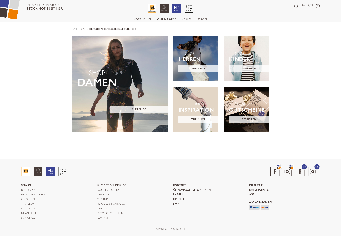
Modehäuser (142, 19)
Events (178, 194)
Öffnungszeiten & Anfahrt (192, 190)
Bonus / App (28, 190)
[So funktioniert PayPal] (254, 207)
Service (203, 19)
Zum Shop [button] (139, 109)
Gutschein (28, 199)
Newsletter (29, 213)
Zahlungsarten (260, 202)
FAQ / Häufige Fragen (111, 190)
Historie (179, 199)
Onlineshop (166, 19)
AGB (252, 194)
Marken (186, 19)
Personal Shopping (33, 194)
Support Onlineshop (111, 185)
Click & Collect (31, 208)
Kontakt (103, 217)
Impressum (256, 185)
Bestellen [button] (249, 119)
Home (74, 29)
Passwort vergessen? (110, 213)
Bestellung (104, 194)
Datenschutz (259, 190)
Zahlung (103, 208)
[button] (296, 6)
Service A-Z (28, 217)
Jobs (176, 204)
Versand (102, 199)
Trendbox (27, 204)
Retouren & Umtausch (111, 204)
